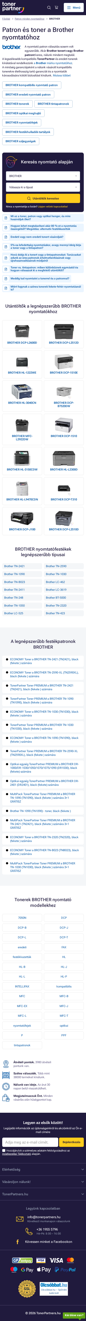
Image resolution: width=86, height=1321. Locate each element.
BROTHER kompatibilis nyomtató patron (32, 85)
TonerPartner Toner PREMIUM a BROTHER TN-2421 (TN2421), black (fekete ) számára (41, 687)
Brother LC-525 (13, 613)
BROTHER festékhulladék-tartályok (28, 132)
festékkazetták (22, 957)
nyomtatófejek (22, 1025)
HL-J (64, 967)
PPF (63, 1035)
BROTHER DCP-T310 (64, 499)
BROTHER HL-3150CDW (22, 469)
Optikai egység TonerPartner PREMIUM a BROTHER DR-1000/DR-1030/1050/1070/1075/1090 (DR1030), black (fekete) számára (44, 767)
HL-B (22, 967)
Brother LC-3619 (56, 589)
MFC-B (64, 996)
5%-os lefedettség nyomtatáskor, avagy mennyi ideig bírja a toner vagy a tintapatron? (46, 247)
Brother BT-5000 (56, 597)
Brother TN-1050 (14, 605)
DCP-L (22, 937)
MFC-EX (22, 1006)
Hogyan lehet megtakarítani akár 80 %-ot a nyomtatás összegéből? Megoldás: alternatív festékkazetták (44, 227)
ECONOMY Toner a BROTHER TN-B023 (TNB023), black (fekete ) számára (44, 852)
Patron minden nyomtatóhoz (29, 18)
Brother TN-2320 (56, 605)
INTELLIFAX (22, 986)
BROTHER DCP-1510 (64, 436)
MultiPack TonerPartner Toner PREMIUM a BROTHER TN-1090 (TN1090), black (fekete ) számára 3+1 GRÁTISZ (42, 797)
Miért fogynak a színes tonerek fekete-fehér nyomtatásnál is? (46, 288)
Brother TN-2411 (14, 589)
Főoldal (6, 18)
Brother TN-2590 (56, 566)
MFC (22, 996)
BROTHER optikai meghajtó (23, 113)
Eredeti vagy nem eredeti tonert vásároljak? (37, 236)
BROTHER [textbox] (15, 176)
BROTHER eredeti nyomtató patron (28, 94)
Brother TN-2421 (14, 566)
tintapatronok (22, 1045)
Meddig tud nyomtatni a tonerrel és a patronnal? (40, 278)
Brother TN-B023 (14, 582)
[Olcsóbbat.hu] (54, 1285)
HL (64, 957)
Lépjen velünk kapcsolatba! (53, 206)
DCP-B (22, 927)
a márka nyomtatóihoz (53, 63)
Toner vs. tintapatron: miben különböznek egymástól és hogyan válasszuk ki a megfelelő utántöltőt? (44, 269)
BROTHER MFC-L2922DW (22, 437)
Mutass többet (62, 75)
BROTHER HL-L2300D (64, 469)
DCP (64, 917)
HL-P (64, 976)
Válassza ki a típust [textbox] (21, 187)
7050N (22, 917)
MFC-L (22, 1015)
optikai (64, 1025)
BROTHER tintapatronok (53, 103)
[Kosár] (56, 7)
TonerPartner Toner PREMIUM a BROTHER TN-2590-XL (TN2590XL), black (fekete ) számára (44, 752)
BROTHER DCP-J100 (22, 529)
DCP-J (64, 927)
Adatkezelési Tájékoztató (16, 1153)
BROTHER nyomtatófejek (22, 122)
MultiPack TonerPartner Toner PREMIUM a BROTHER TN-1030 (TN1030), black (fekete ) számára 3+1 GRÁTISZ (42, 867)
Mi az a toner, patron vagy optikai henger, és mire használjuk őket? (41, 218)
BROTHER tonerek (17, 103)
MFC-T (64, 1015)
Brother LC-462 (55, 582)
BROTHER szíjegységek (21, 141)
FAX (64, 947)
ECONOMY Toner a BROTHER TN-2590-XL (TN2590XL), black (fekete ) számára (44, 674)
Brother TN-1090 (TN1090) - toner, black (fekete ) (40, 811)
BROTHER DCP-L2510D (64, 529)
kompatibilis (63, 986)
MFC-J (64, 1006)
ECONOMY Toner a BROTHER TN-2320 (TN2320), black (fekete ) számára (44, 839)
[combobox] (43, 176)
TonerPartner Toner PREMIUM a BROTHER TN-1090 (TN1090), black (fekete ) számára (41, 700)
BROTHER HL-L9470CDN (22, 499)
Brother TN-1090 (14, 574)
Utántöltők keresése (46, 198)
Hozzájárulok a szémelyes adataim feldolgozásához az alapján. (36, 1152)
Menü (76, 7)
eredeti (22, 947)
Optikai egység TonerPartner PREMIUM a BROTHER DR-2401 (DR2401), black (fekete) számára (44, 782)
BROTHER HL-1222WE (22, 372)
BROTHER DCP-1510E (64, 372)
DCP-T (64, 937)
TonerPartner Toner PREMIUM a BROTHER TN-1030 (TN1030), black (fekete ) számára (41, 726)
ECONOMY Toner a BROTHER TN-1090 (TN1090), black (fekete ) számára (44, 739)
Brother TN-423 (55, 613)
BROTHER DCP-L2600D (22, 342)
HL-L (22, 976)
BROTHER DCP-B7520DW (64, 404)
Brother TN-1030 (56, 574)
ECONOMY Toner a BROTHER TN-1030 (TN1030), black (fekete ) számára (44, 713)
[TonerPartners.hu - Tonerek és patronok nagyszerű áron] (13, 7)
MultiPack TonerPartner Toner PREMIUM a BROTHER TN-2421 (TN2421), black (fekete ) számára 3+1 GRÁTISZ (42, 824)
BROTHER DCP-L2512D (64, 342)
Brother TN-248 (13, 597)
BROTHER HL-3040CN (22, 402)
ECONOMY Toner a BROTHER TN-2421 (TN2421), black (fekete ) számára (44, 661)
